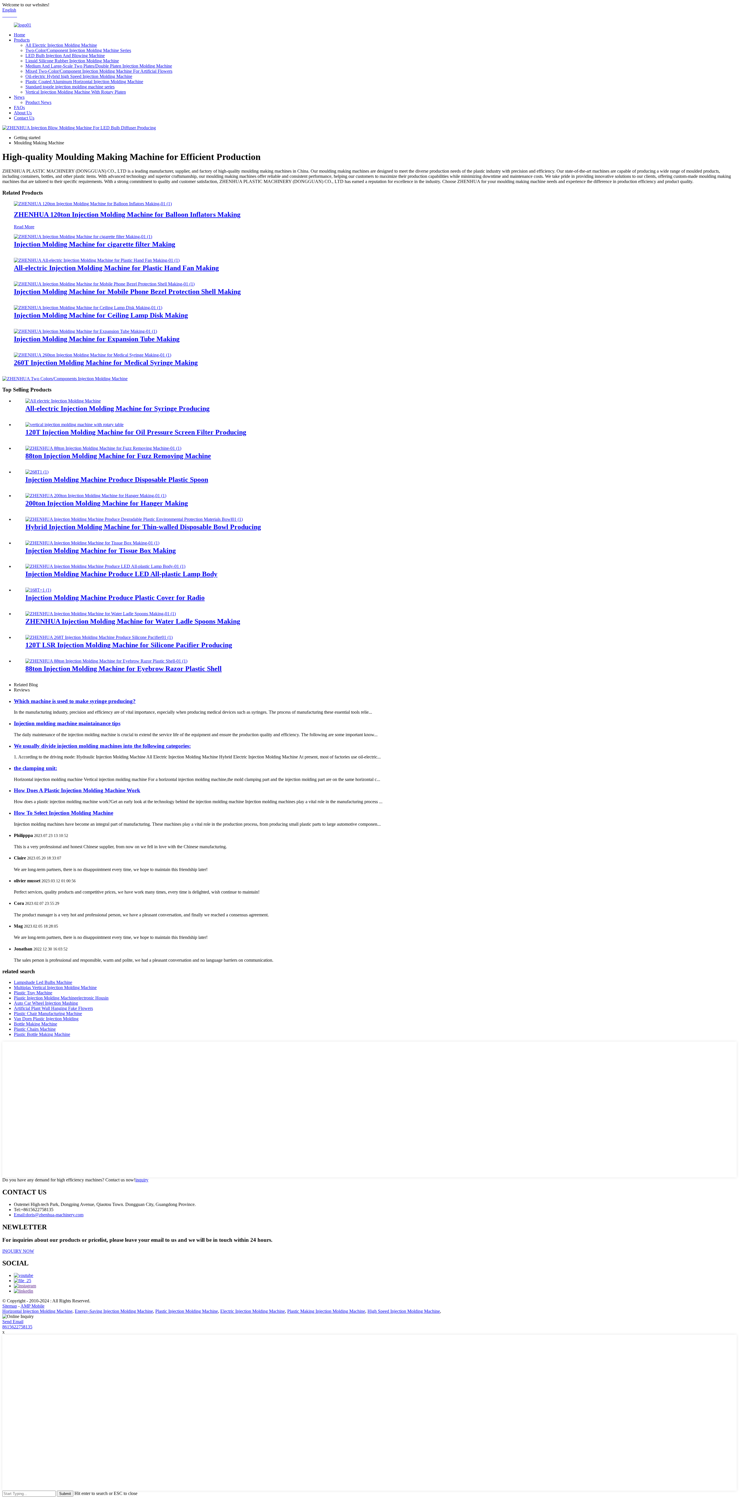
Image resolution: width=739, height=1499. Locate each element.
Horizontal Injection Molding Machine (37, 1311)
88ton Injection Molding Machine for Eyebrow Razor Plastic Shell (123, 668)
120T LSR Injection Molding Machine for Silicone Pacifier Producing (128, 645)
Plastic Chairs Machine (35, 1029)
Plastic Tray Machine (33, 992)
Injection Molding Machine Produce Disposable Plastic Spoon (116, 479)
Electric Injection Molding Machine (252, 1311)
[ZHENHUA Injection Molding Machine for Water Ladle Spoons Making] (100, 613)
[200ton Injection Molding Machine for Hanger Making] (95, 495)
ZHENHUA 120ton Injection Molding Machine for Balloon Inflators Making (127, 214)
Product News (38, 102)
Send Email (12, 1321)
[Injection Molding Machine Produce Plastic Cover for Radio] (38, 590)
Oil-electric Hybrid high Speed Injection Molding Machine (78, 76)
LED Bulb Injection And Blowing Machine (65, 55)
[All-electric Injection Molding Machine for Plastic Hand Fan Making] (97, 260)
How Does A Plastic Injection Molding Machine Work (77, 790)
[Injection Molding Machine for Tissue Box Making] (92, 542)
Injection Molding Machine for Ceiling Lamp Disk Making (101, 315)
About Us (23, 112)
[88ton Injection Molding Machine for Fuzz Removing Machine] (103, 448)
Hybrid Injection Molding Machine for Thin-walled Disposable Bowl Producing (143, 527)
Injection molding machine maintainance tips (67, 723)
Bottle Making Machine (35, 1023)
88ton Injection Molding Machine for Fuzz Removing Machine (118, 456)
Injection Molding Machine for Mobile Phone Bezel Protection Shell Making (127, 291)
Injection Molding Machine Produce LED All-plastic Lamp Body (121, 574)
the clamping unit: (35, 768)
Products (22, 40)
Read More (24, 226)
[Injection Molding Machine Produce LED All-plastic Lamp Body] (105, 566)
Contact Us (24, 117)
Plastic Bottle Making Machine (42, 1034)
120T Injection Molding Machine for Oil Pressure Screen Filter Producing (135, 432)
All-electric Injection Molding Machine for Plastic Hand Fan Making (116, 268)
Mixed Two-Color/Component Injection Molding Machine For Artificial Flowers (98, 71)
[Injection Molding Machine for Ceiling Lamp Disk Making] (88, 307)
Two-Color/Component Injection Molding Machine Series (78, 50)
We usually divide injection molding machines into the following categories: (102, 746)
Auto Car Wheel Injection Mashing (46, 1003)
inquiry (141, 1179)
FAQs (19, 107)
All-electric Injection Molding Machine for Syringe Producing (117, 408)
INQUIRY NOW (18, 1251)
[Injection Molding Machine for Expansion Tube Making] (85, 331)
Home (19, 34)
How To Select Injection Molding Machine (63, 813)
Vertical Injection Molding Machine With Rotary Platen (75, 92)
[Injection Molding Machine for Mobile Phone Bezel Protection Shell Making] (104, 283)
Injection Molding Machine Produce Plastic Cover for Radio (115, 597)
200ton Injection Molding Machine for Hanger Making (106, 503)
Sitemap (9, 1306)
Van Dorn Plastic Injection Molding (46, 1018)
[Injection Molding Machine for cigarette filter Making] (83, 236)
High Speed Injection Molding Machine (403, 1311)
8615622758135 (17, 1326)
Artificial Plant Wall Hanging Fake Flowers (53, 1008)
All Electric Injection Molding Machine (61, 45)
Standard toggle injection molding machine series (70, 86)
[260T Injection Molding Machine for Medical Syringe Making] (92, 355)
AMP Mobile (32, 1306)
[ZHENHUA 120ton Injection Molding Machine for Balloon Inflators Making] (93, 203)
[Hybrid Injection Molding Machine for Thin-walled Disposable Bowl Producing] (134, 519)
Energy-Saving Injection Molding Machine (114, 1311)
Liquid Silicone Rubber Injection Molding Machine (72, 60)
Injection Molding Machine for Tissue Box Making (100, 550)
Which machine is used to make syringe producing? (75, 701)
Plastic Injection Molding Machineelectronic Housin (61, 997)
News (19, 97)
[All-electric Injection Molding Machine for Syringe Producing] (63, 400)
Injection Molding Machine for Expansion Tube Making (97, 339)
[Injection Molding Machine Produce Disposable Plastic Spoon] (36, 471)
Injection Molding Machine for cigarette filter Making (94, 244)
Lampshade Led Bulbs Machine (43, 982)
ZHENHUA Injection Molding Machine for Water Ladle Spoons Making (132, 621)
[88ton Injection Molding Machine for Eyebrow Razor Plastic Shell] (106, 661)
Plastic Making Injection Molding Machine (326, 1311)
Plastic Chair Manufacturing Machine (48, 1013)
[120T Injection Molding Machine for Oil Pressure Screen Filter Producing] (74, 424)
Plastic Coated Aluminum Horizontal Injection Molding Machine (84, 81)
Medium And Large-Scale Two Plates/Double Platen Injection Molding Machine (98, 66)
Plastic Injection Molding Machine (186, 1311)
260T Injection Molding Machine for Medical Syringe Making (106, 362)
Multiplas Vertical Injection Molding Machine (55, 987)
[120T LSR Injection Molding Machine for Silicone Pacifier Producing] (99, 637)
